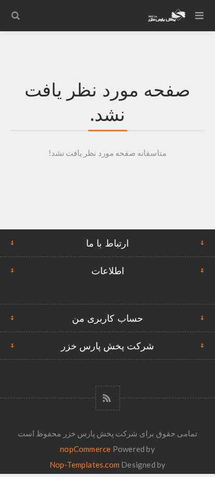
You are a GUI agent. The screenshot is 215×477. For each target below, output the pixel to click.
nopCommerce (85, 449)
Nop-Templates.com (85, 464)
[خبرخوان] (107, 398)
